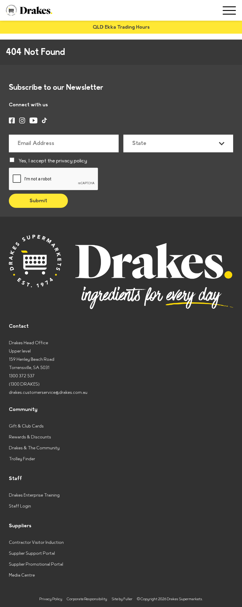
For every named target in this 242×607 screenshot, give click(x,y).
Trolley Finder (22, 458)
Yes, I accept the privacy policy (53, 161)
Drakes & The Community (34, 448)
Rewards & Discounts (30, 437)
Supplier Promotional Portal (36, 564)
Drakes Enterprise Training (34, 495)
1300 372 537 (22, 375)
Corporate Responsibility (87, 599)
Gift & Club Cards (26, 426)
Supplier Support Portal (32, 553)
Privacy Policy (50, 599)
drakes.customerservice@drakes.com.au (48, 392)
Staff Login (20, 506)
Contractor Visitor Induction (36, 542)
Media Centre (22, 575)
